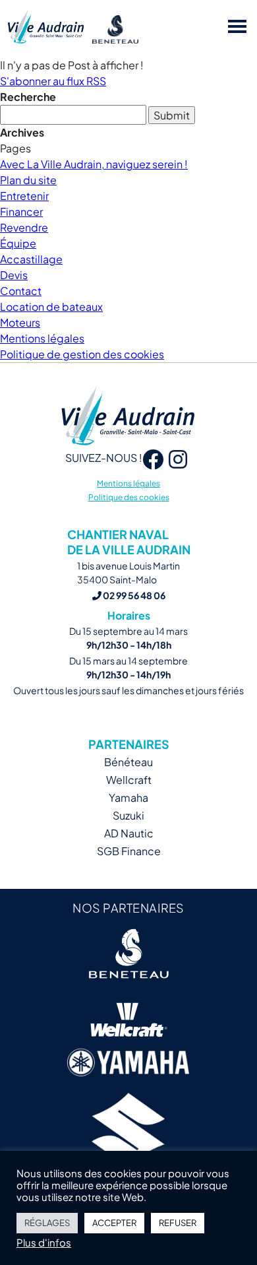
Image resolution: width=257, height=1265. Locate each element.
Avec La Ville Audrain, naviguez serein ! (94, 164)
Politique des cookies (128, 497)
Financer (21, 211)
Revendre (24, 227)
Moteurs (20, 322)
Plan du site (28, 180)
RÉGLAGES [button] (47, 1222)
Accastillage (31, 259)
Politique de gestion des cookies (82, 354)
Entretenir (24, 196)
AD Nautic (129, 833)
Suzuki (128, 815)
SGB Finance (129, 851)
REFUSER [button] (177, 1222)
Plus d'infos (43, 1243)
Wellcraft (129, 780)
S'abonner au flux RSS (53, 81)
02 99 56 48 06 (133, 595)
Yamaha (128, 797)
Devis (14, 275)
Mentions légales (42, 338)
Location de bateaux (51, 306)
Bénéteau (128, 762)
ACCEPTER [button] (114, 1222)
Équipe (18, 243)
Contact (21, 291)
